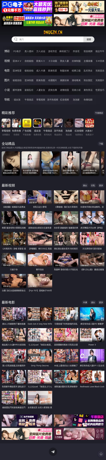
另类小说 (76, 90)
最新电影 (8, 302)
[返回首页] (101, 454)
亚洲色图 (29, 80)
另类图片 (100, 80)
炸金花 (76, 51)
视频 (7, 61)
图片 (7, 80)
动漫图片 (52, 80)
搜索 (89, 39)
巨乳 (93, 185)
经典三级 (76, 70)
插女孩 (17, 99)
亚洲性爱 (17, 70)
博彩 (7, 51)
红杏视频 (64, 99)
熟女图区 (88, 80)
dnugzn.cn (53, 32)
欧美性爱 (52, 70)
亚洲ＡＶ (17, 60)
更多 (101, 185)
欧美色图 (40, 80)
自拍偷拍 (29, 60)
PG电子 (17, 51)
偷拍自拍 (29, 70)
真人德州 (29, 51)
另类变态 (100, 70)
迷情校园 (64, 90)
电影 (7, 70)
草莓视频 (40, 99)
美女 (85, 185)
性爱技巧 (100, 90)
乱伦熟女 (88, 70)
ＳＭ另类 (100, 60)
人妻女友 (40, 90)
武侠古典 (52, 90)
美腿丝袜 (64, 80)
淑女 (93, 302)
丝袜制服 (76, 60)
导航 (7, 99)
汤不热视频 (52, 99)
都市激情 (17, 90)
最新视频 (8, 185)
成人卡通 (40, 70)
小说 (7, 90)
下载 (101, 143)
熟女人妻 (64, 60)
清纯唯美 (76, 80)
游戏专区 (52, 51)
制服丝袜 (64, 70)
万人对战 (40, 51)
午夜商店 (29, 99)
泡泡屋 (76, 99)
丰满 (85, 302)
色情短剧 (88, 99)
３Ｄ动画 (52, 60)
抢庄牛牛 (100, 51)
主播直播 (88, 60)
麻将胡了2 (64, 51)
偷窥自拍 (17, 80)
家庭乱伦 (29, 90)
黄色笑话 (88, 90)
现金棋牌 (88, 51)
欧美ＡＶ (40, 60)
